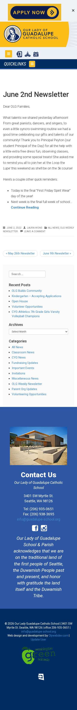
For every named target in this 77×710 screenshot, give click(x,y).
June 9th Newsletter (57, 253)
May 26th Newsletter (20, 253)
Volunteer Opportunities (27, 306)
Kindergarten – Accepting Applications (36, 296)
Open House (20, 301)
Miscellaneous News (25, 378)
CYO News (19, 357)
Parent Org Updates (24, 389)
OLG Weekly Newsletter (27, 384)
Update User (38, 639)
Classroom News (23, 352)
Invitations (18, 373)
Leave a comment (34, 231)
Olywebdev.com (58, 635)
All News (53, 227)
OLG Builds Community (27, 291)
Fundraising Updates (25, 363)
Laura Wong (34, 227)
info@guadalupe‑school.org (38, 631)
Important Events (23, 368)
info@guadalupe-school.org (38, 519)
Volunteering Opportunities (29, 394)
